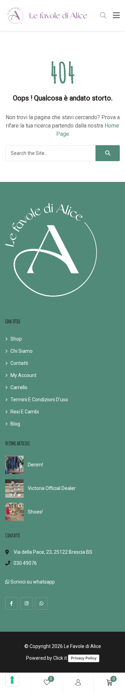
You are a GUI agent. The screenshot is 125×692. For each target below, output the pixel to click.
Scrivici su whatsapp (32, 582)
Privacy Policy (84, 658)
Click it (60, 658)
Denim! (35, 464)
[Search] (107, 153)
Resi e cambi (24, 411)
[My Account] (78, 682)
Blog (15, 424)
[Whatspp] (41, 603)
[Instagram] (26, 603)
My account (23, 375)
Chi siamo (21, 351)
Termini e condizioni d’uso (39, 399)
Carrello (18, 387)
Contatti (19, 363)
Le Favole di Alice (82, 646)
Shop (16, 339)
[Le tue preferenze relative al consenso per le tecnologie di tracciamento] (12, 679)
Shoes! (35, 512)
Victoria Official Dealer (52, 488)
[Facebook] (11, 603)
